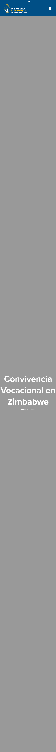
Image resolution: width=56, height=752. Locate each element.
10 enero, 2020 (28, 409)
